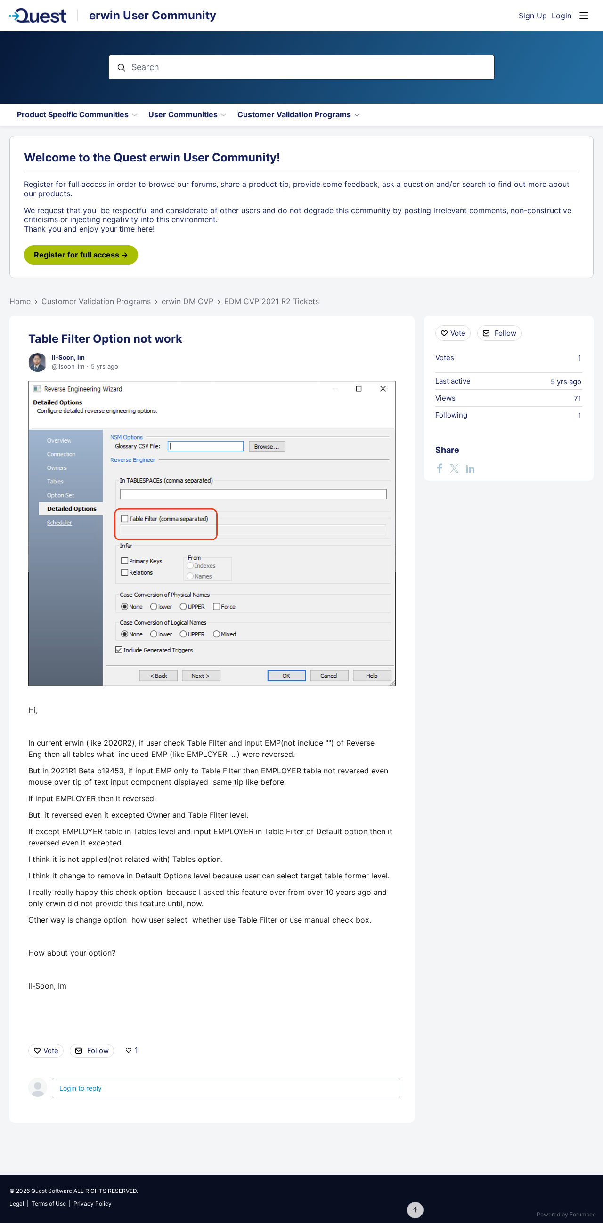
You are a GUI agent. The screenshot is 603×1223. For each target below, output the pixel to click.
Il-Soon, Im (68, 357)
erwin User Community (152, 15)
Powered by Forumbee (566, 1214)
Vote (50, 1050)
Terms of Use (49, 1203)
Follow (98, 1050)
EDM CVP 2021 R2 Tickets (271, 301)
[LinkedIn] (470, 468)
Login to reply (80, 1088)
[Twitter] (454, 468)
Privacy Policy (92, 1203)
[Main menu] (583, 15)
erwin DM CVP (187, 301)
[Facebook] (439, 468)
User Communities (183, 114)
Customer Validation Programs (294, 114)
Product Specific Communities (73, 114)
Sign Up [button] (533, 15)
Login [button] (561, 15)
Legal (16, 1203)
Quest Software (51, 1190)
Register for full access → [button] (81, 254)
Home (20, 301)
